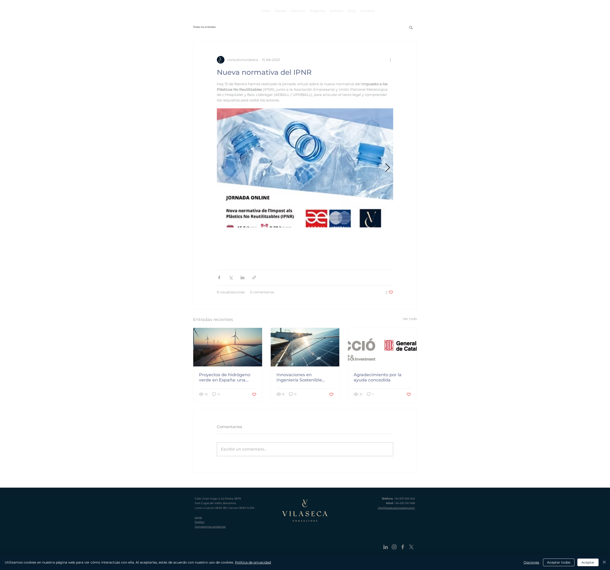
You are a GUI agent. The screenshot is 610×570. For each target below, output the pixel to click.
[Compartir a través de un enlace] (254, 277)
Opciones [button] (531, 562)
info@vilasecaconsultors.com (396, 508)
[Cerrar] (604, 562)
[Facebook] (403, 547)
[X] (411, 547)
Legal (198, 517)
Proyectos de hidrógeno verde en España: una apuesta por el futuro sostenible (224, 377)
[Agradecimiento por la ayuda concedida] (382, 347)
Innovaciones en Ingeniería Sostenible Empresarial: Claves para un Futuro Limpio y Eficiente (302, 377)
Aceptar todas (558, 562)
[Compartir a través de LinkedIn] (242, 277)
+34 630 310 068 (404, 503)
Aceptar (588, 562)
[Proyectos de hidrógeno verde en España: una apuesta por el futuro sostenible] (227, 347)
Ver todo (410, 319)
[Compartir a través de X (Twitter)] (231, 277)
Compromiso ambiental (210, 526)
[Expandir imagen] (305, 167)
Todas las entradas (204, 27)
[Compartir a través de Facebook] (219, 277)
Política (199, 522)
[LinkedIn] (385, 547)
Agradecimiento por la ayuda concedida (378, 377)
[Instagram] (394, 547)
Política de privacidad (253, 562)
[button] (411, 27)
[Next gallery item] (387, 167)
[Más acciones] (390, 60)
